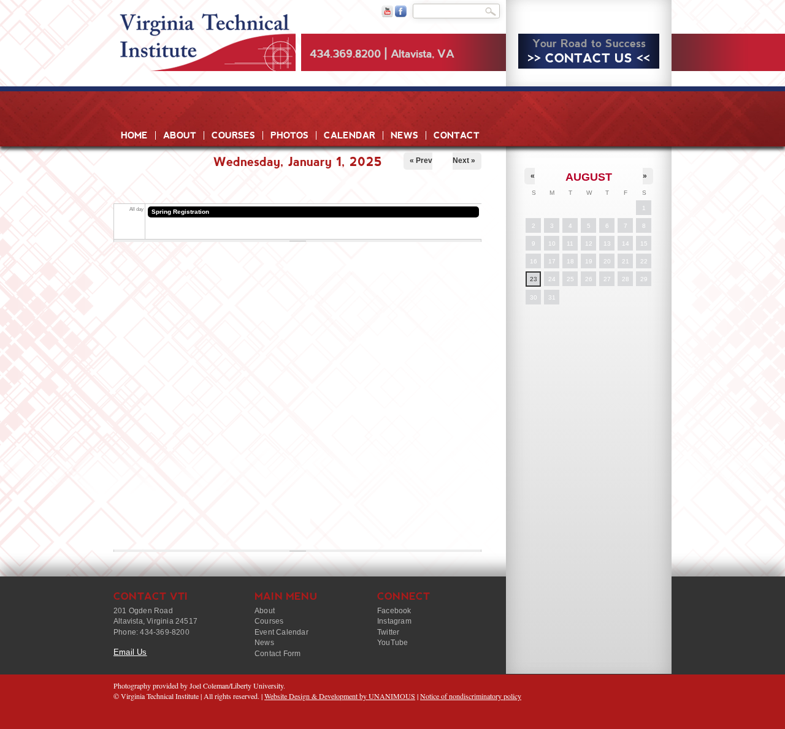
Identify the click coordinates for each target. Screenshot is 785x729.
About (179, 135)
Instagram (394, 621)
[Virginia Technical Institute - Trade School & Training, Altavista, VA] (204, 37)
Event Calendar (281, 632)
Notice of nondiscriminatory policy (470, 696)
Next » (464, 160)
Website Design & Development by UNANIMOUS (339, 696)
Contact (457, 135)
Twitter (388, 632)
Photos (289, 135)
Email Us (130, 652)
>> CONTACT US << (588, 58)
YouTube (392, 642)
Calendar (349, 135)
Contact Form (278, 653)
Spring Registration (180, 211)
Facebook (394, 610)
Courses (233, 135)
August (588, 177)
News (404, 135)
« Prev (421, 160)
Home (134, 135)
